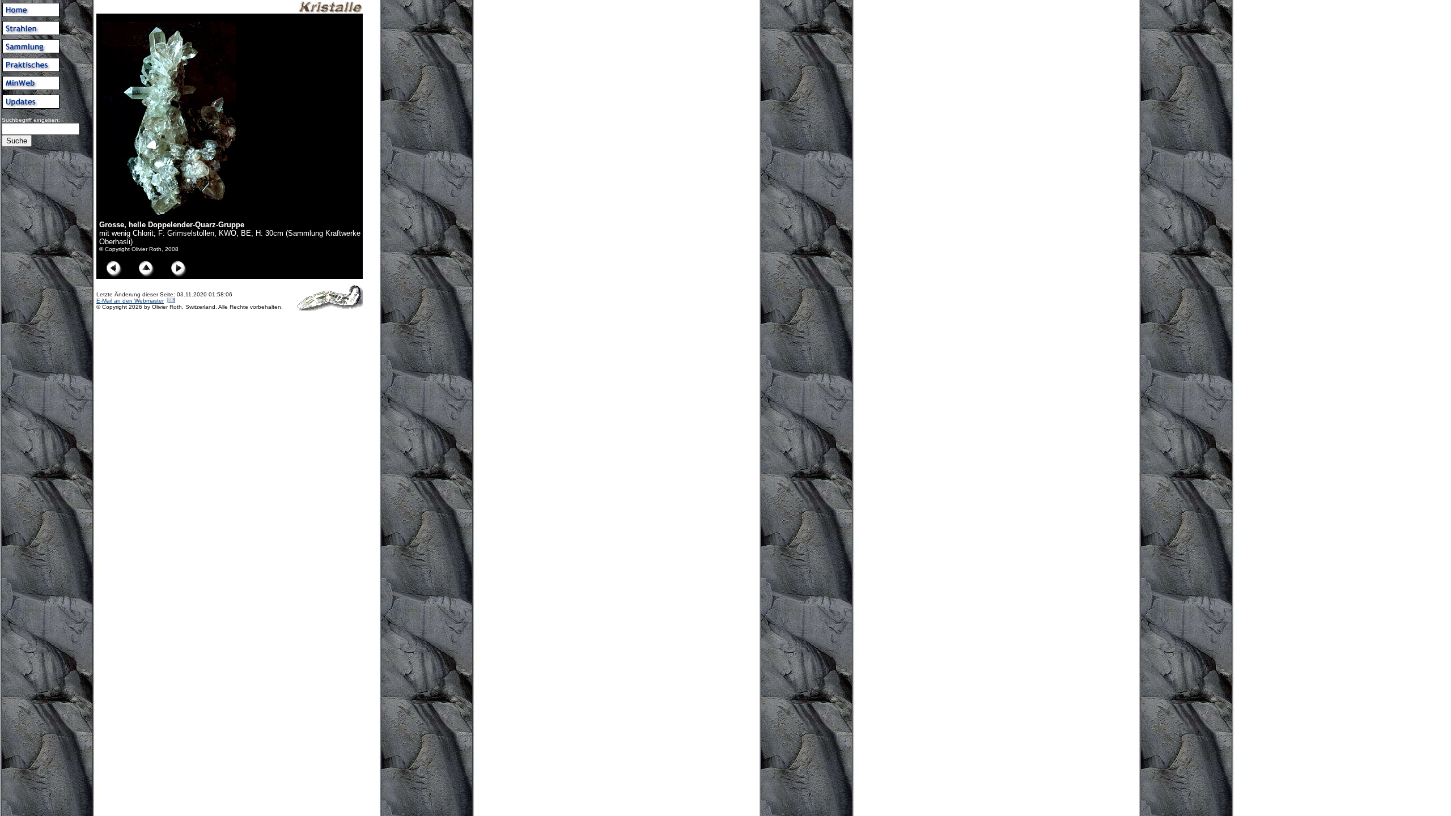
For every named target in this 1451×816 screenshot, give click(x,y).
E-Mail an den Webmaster (130, 301)
